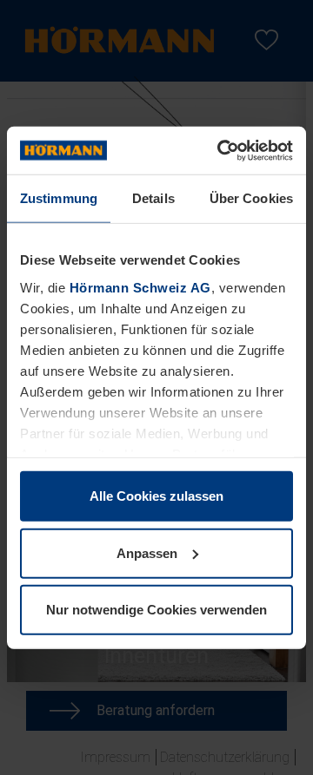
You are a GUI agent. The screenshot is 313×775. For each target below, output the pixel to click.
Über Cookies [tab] (251, 198)
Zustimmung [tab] (58, 198)
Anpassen (147, 552)
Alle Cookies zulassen (156, 496)
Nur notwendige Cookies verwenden (156, 609)
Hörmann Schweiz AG (140, 286)
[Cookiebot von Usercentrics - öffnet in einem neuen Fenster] (221, 150)
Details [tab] (153, 198)
